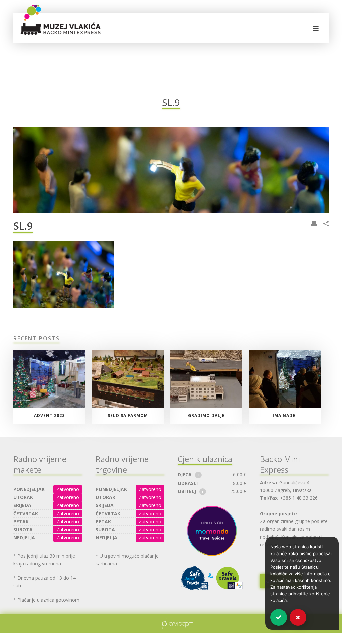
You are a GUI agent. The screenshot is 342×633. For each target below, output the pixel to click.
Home (299, 119)
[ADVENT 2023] (49, 379)
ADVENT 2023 (49, 415)
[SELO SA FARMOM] (128, 379)
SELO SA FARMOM (128, 415)
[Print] (314, 223)
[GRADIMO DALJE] (206, 379)
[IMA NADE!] (285, 379)
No (298, 617)
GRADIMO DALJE (206, 415)
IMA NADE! (285, 415)
